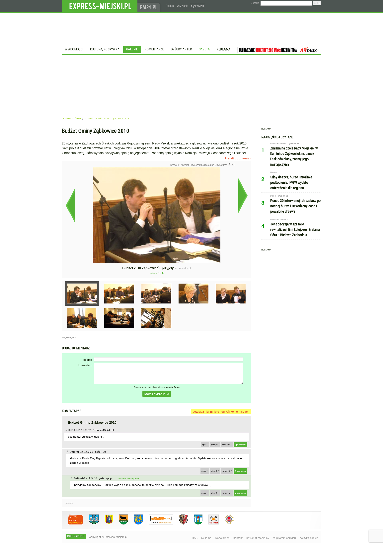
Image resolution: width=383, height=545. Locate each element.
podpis (87, 359)
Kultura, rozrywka (104, 49)
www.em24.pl (149, 6)
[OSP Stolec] (210, 524)
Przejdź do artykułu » (238, 158)
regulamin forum (172, 387)
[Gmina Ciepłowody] (120, 524)
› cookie (255, 3)
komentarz (85, 365)
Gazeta (204, 49)
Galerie (132, 49)
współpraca (222, 537)
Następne (242, 195)
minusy (226, 445)
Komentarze (154, 49)
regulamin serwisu (284, 537)
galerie (88, 119)
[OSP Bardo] (226, 523)
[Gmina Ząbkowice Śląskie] (91, 524)
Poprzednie (70, 205)
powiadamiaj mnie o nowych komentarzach (221, 411)
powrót (69, 503)
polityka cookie (309, 537)
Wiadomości (74, 49)
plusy (214, 445)
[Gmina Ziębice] (195, 524)
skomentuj (241, 445)
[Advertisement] (191, 84)
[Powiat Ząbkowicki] (72, 524)
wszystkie (182, 5)
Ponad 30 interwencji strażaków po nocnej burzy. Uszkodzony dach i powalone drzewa (295, 205)
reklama (206, 537)
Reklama (223, 49)
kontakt (238, 537)
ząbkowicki (197, 6)
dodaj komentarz (156, 394)
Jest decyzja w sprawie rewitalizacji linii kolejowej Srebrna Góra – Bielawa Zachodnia (295, 229)
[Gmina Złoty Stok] (180, 524)
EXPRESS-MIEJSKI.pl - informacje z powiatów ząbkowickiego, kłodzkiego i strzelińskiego (99, 6)
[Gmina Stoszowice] (158, 524)
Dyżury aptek (181, 49)
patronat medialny (257, 537)
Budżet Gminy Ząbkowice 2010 (112, 119)
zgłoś (204, 445)
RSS (194, 537)
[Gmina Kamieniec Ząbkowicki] (135, 524)
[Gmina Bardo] (106, 524)
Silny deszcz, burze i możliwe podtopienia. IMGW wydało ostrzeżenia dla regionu (291, 182)
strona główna (72, 119)
